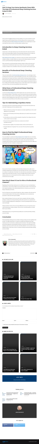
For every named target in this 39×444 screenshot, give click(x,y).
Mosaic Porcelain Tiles (26, 299)
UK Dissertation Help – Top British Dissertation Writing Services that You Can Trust (30, 393)
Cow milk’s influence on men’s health (27, 370)
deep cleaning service (12, 92)
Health (22, 367)
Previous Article (7, 253)
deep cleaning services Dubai (17, 41)
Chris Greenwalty (8, 13)
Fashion (4, 295)
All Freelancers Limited (33, 441)
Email (15, 320)
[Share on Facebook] (31, 234)
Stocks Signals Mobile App (14, 244)
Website (27, 320)
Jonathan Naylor (19, 412)
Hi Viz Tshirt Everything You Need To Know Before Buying (10, 350)
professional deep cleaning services (19, 75)
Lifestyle (3, 5)
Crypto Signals (27, 244)
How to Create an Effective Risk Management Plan (11, 399)
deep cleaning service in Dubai (21, 136)
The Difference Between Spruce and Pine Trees (9, 370)
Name (3, 320)
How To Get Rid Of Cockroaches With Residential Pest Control (27, 277)
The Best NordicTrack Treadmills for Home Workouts (8, 277)
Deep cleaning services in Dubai (8, 57)
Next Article (33, 253)
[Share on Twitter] (32, 234)
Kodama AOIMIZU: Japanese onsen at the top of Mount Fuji (28, 349)
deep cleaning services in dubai (8, 235)
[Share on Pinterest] (34, 234)
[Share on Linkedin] (36, 234)
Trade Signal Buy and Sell (26, 245)
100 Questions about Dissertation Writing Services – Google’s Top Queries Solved (12, 393)
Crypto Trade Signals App (12, 245)
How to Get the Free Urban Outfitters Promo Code (9, 298)
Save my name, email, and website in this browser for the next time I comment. (15, 324)
